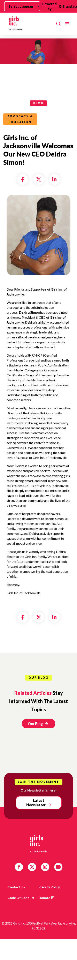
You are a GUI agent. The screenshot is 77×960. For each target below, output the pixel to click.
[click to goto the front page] (39, 843)
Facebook (19, 867)
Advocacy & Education (20, 119)
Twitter (32, 867)
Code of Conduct (21, 898)
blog (38, 103)
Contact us (16, 887)
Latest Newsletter (36, 802)
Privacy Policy (49, 887)
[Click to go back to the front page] (30, 24)
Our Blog (36, 723)
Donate (44, 898)
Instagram (45, 867)
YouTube (58, 867)
